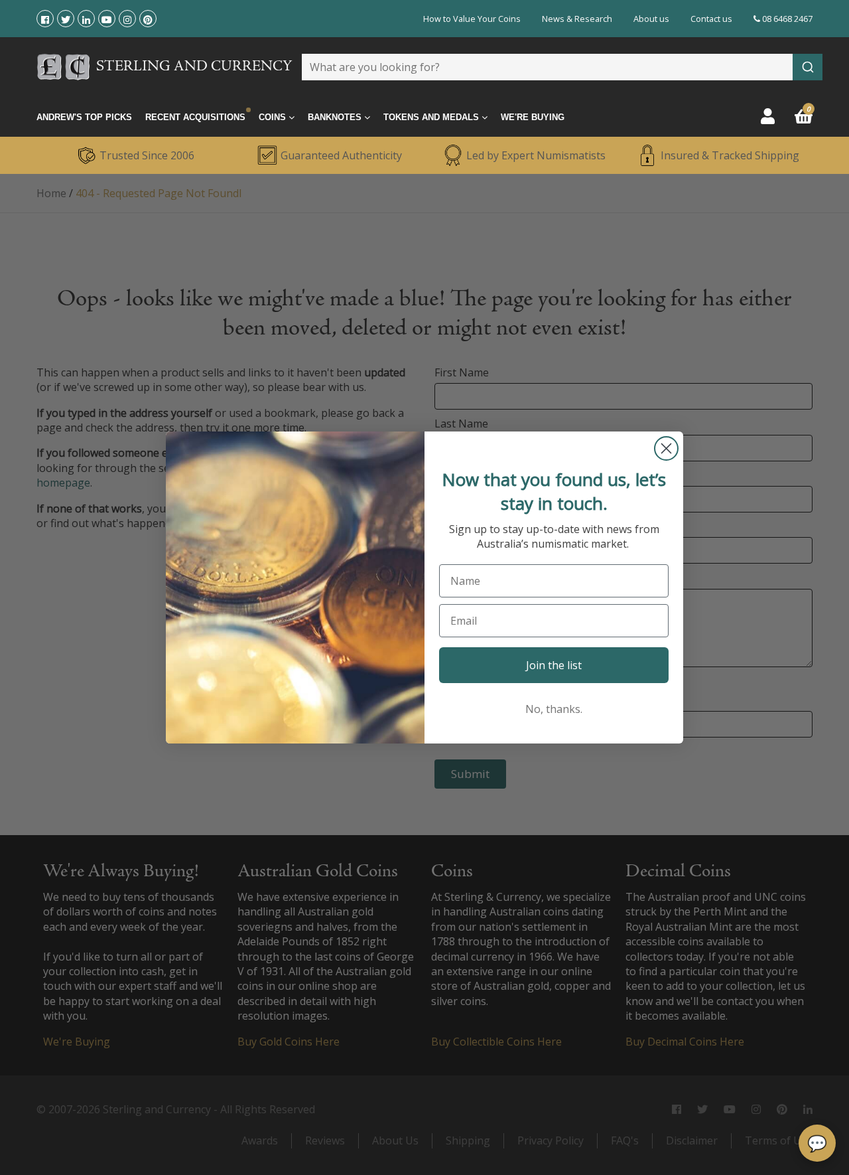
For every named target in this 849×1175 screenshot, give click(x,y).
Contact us (711, 19)
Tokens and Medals (432, 117)
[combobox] (562, 67)
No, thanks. (553, 709)
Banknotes (336, 117)
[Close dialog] (666, 448)
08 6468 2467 (786, 19)
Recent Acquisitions (195, 117)
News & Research (577, 19)
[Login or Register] (768, 116)
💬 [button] (817, 1143)
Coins (274, 117)
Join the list (554, 665)
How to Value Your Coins (472, 19)
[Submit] (807, 67)
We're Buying (532, 117)
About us (651, 19)
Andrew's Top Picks (84, 117)
